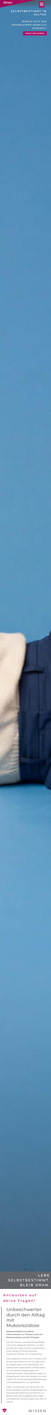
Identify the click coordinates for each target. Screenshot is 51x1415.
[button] (41, 4)
